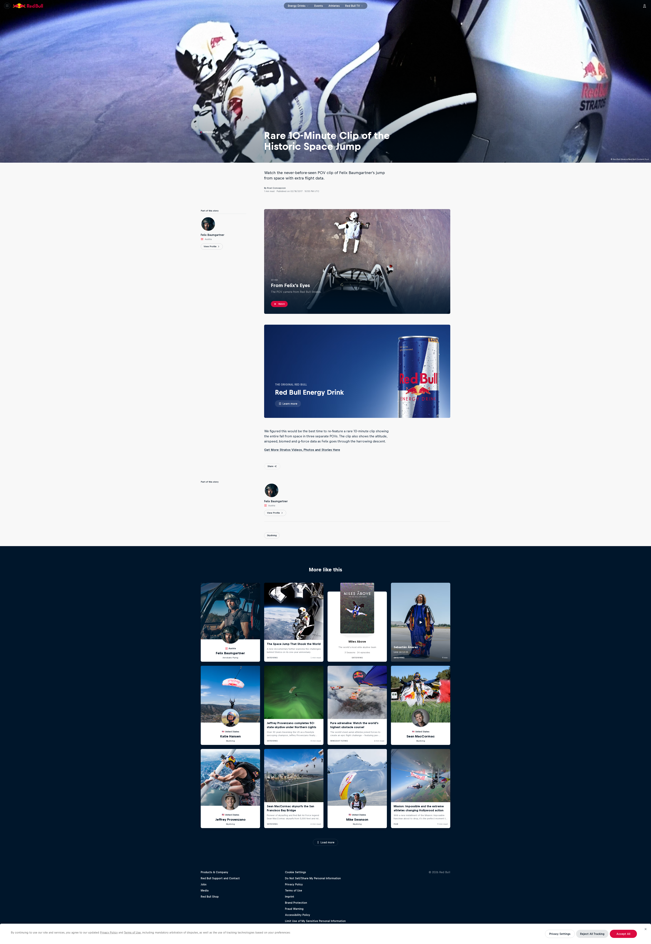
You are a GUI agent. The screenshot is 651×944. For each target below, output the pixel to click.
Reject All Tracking (592, 933)
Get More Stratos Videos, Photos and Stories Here (302, 450)
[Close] (645, 929)
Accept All (623, 933)
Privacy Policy (109, 932)
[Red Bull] (28, 6)
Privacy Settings (559, 933)
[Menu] (7, 6)
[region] (325, 934)
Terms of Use (132, 932)
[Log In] (644, 5)
